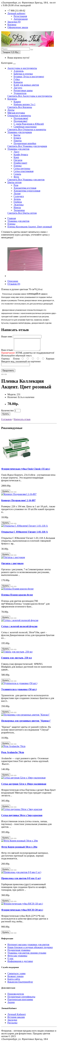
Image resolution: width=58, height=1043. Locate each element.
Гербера (18, 202)
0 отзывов (6, 419)
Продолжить (8, 370)
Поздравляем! (21, 118)
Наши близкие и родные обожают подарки (30, 947)
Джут (16, 151)
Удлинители (20, 93)
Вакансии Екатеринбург (20, 981)
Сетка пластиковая (23, 171)
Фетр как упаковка (17, 955)
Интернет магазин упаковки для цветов (28, 944)
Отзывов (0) (13, 284)
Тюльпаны (19, 210)
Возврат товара (15, 976)
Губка (17, 79)
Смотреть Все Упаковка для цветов (26, 179)
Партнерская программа (20, 999)
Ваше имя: (6, 336)
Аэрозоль (19, 71)
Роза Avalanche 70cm (12, 752)
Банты (17, 135)
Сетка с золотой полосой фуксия (19, 626)
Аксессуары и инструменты (22, 68)
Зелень (17, 199)
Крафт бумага (21, 154)
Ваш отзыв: (7, 350)
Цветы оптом (14, 182)
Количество (7, 410)
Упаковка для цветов (18, 149)
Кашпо (17, 101)
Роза (16, 185)
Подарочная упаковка (18, 950)
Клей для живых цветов (26, 85)
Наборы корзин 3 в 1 (24, 104)
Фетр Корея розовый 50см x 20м (19, 847)
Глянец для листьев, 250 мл (16, 657)
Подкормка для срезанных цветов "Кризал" (26, 720)
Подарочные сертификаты (21, 996)
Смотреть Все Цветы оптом (22, 213)
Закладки (12, 1020)
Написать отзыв (22, 419)
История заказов (16, 1017)
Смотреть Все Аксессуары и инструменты (29, 96)
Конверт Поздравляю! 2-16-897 (18, 500)
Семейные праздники (25, 126)
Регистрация (20, 16)
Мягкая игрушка (16, 112)
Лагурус (18, 87)
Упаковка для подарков (19, 132)
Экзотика (19, 204)
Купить (5, 414)
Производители (15, 994)
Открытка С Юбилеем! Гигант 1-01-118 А (24, 531)
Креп (16, 157)
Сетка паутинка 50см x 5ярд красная (21, 815)
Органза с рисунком (12, 563)
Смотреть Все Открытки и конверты (26, 129)
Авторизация (21, 19)
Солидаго (19, 196)
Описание (12, 281)
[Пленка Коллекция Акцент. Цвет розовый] (25, 276)
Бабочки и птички (23, 73)
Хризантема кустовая (25, 188)
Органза (18, 160)
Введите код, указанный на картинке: (21, 361)
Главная (11, 218)
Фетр (16, 176)
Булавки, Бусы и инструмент (29, 76)
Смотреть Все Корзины (19, 107)
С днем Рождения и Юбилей (29, 124)
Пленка (17, 165)
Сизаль (17, 174)
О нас (10, 958)
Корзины (12, 98)
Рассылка (12, 1022)
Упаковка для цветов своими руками (26, 953)
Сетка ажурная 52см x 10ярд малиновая (23, 784)
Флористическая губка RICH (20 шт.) (22, 910)
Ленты (10, 110)
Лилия (17, 193)
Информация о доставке (20, 961)
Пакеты (18, 140)
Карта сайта (13, 979)
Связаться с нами (16, 973)
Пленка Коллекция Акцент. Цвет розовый (29, 226)
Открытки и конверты (19, 115)
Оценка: (5, 358)
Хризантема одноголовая (27, 190)
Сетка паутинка (22, 168)
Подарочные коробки (25, 143)
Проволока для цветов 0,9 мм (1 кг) (21, 878)
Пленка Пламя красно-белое (17, 594)
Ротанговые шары (23, 90)
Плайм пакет (20, 163)
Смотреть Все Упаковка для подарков (27, 146)
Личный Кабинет (16, 1014)
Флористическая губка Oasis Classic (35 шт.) (25, 468)
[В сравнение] (5, 374)
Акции (11, 1002)
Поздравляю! (20, 121)
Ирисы (17, 207)
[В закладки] (2, 374)
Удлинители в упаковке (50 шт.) (19, 689)
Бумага (17, 137)
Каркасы (18, 82)
